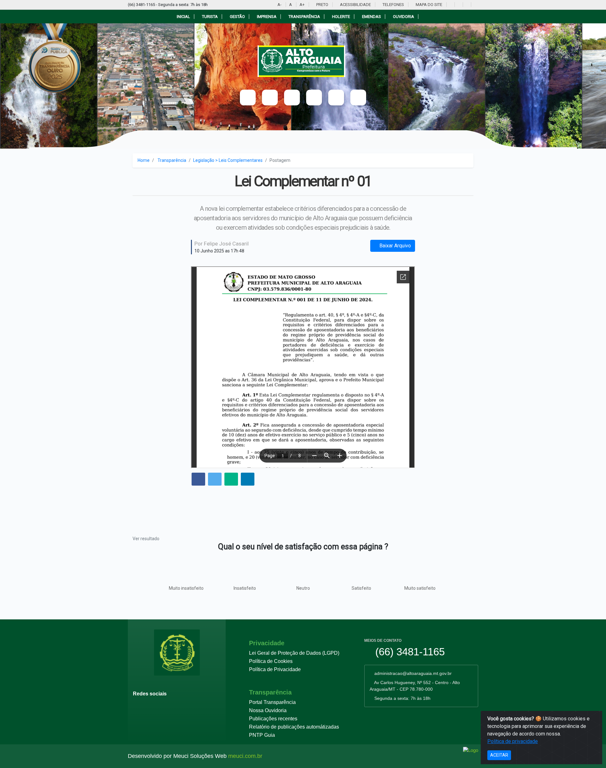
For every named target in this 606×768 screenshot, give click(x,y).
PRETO (321, 4)
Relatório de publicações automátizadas (294, 727)
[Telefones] (336, 97)
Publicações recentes (273, 718)
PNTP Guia (262, 735)
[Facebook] (458, 4)
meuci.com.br (245, 756)
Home (144, 160)
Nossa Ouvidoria (268, 710)
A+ (302, 4)
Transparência (171, 160)
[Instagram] (466, 4)
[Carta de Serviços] (358, 97)
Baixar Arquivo (394, 246)
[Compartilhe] (198, 479)
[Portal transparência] (474, 4)
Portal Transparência (272, 702)
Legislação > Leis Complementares (228, 160)
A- (279, 4)
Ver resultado (146, 538)
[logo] (303, 61)
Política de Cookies (271, 661)
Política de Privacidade (275, 669)
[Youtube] (450, 4)
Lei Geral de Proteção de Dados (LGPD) (294, 653)
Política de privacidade (512, 741)
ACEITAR (499, 755)
